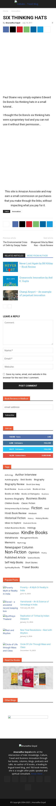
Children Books (12, 503)
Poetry (44, 553)
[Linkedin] (33, 29)
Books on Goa (39, 489)
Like (49, 437)
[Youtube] (28, 787)
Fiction (36, 507)
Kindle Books (34, 532)
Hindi (46, 508)
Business (45, 494)
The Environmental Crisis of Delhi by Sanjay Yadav (15, 244)
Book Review (10, 489)
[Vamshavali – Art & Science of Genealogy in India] (10, 606)
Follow (47, 443)
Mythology (21, 543)
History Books (42, 518)
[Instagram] (15, 779)
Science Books (34, 558)
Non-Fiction (15, 551)
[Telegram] (40, 29)
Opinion (34, 552)
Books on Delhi (24, 489)
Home (5, 11)
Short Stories (31, 562)
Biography (39, 479)
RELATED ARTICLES (14, 256)
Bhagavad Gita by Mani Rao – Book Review (42, 244)
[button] (5, 4)
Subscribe (46, 455)
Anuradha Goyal (13, 23)
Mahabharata (11, 537)
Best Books (26, 479)
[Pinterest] (20, 29)
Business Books (36, 498)
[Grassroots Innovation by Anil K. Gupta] (10, 281)
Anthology (9, 475)
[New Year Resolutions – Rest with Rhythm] (10, 634)
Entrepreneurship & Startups (17, 508)
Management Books (29, 537)
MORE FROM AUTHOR (37, 256)
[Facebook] (6, 29)
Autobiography (11, 479)
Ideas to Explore (13, 522)
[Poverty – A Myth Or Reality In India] (10, 591)
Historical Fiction (15, 518)
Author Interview (25, 474)
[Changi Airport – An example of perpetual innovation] (10, 295)
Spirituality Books (12, 567)
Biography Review (14, 484)
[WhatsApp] (27, 29)
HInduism (33, 513)
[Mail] (31, 779)
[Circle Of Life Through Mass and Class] (10, 648)
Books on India (12, 493)
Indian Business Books (15, 527)
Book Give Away (33, 484)
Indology (31, 527)
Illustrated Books (29, 523)
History (31, 518)
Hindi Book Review (15, 513)
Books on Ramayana (31, 493)
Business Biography (14, 498)
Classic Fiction (28, 503)
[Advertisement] (28, 64)
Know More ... (37, 773)
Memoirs (10, 542)
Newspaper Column (19, 547)
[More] (47, 29)
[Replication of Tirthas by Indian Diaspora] (10, 619)
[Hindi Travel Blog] (28, 721)
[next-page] (9, 306)
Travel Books (30, 567)
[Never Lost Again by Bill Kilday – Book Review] (10, 267)
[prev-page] (5, 306)
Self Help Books (14, 562)
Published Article (15, 557)
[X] (13, 29)
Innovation (15, 11)
